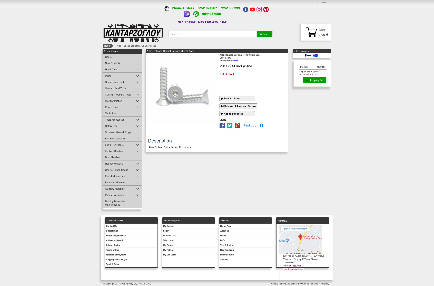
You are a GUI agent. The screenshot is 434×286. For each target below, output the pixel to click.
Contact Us (111, 225)
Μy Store (225, 220)
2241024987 (207, 7)
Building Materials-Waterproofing (115, 202)
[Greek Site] (308, 55)
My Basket (168, 225)
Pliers (108, 75)
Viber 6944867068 (292, 265)
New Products (112, 63)
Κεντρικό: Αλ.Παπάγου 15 (297, 255)
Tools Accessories (114, 119)
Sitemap (224, 259)
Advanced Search (114, 240)
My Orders (168, 245)
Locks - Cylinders (114, 144)
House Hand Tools (115, 82)
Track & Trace (113, 264)
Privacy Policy (113, 245)
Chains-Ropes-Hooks (116, 169)
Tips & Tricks (226, 245)
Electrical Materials (115, 176)
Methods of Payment (116, 254)
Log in (166, 230)
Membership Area (172, 220)
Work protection (113, 100)
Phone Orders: (183, 7)
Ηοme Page (225, 225)
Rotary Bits (111, 126)
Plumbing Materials (115, 182)
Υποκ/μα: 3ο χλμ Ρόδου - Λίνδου (300, 259)
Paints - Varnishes (114, 195)
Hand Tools (111, 69)
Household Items (114, 163)
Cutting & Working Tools (118, 94)
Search (266, 34)
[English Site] (315, 55)
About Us (224, 230)
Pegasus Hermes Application (283, 283)
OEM (229, 60)
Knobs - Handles (114, 151)
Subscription (112, 230)
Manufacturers (227, 254)
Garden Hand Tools (115, 88)
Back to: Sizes (232, 98)
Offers (108, 57)
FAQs (222, 240)
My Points (168, 249)
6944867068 (211, 13)
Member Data (169, 235)
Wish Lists (168, 240)
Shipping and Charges (116, 259)
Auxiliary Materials (115, 188)
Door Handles (112, 157)
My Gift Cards (169, 254)
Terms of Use (112, 249)
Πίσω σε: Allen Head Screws (239, 106)
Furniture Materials (115, 138)
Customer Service (115, 220)
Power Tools (111, 107)
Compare (322, 2)
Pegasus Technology (320, 283)
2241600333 (230, 7)
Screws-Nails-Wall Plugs (118, 132)
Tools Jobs (111, 113)
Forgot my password (116, 235)
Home (107, 45)
